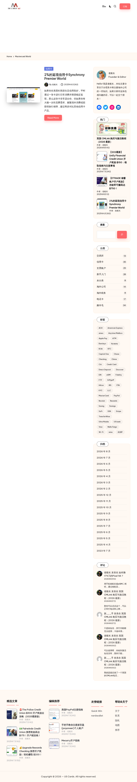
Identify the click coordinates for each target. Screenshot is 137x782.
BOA (101, 349)
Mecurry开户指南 (71, 740)
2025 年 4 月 (104, 544)
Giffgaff (110, 380)
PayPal (117, 396)
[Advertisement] (68, 32)
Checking (102, 359)
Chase (116, 354)
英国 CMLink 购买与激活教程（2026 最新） (111, 140)
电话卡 (100, 299)
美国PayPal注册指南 (72, 709)
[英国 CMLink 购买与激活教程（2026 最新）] (112, 129)
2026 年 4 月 (104, 476)
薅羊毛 (100, 305)
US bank (117, 422)
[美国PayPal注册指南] (54, 714)
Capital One (104, 354)
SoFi (100, 411)
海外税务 (101, 292)
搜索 (102, 224)
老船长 (107, 572)
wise (111, 432)
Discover (119, 370)
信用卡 (49, 68)
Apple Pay (103, 338)
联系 (117, 715)
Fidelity (119, 375)
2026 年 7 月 (103, 457)
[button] (125, 6)
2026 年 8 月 (103, 451)
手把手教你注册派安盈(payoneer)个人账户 (73, 726)
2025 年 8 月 (103, 519)
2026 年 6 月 (103, 463)
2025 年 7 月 (103, 525)
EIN (100, 375)
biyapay (114, 343)
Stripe (118, 411)
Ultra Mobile (104, 422)
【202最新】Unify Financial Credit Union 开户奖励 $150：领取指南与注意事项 (112, 159)
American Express (115, 328)
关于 (117, 711)
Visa (100, 427)
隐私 (117, 720)
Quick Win (96, 711)
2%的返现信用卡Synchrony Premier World (64, 77)
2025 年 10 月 (104, 507)
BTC (109, 349)
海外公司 (101, 286)
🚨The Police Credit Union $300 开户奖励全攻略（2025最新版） (31, 713)
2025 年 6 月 (103, 532)
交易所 (100, 255)
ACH (100, 328)
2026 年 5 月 (103, 470)
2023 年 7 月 (103, 550)
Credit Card (111, 364)
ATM (114, 338)
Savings (112, 406)
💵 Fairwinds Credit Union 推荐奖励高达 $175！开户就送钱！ (30, 732)
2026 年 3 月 (103, 482)
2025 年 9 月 (103, 513)
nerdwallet (97, 715)
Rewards (113, 401)
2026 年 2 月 (103, 488)
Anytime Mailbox (115, 333)
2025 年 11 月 (104, 501)
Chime (114, 359)
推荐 (117, 729)
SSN (109, 411)
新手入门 (101, 274)
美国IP (120, 432)
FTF (100, 380)
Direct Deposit (105, 370)
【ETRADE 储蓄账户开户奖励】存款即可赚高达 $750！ (117, 183)
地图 (117, 725)
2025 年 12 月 (104, 494)
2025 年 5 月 (103, 538)
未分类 (100, 280)
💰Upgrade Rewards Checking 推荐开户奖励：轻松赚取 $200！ (30, 751)
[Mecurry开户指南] (54, 743)
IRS (110, 385)
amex (101, 333)
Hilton (101, 385)
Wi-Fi (101, 432)
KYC (100, 390)
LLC (109, 390)
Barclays (102, 343)
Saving (101, 406)
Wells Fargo (112, 427)
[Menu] (104, 6)
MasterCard (104, 396)
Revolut (102, 401)
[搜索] (122, 234)
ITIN (118, 385)
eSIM (108, 375)
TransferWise (104, 416)
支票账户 (101, 268)
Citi (100, 364)
